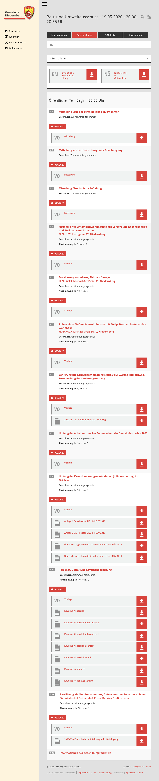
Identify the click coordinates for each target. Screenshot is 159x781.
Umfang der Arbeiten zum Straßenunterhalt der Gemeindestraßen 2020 (103, 433)
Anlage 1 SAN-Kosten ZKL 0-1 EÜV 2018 (84, 521)
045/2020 (59, 203)
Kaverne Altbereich (74, 611)
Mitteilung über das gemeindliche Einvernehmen (89, 111)
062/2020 (59, 300)
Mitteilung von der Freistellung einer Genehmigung (90, 150)
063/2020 (59, 589)
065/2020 (59, 452)
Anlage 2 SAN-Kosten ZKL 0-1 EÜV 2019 (84, 533)
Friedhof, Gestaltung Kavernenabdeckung (86, 570)
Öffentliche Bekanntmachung (68, 75)
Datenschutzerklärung (101, 772)
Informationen (59, 35)
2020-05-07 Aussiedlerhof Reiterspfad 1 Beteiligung (91, 739)
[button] (19, 42)
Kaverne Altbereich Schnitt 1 (79, 646)
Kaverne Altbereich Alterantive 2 (81, 622)
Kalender (14, 36)
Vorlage (68, 263)
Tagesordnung (84, 35)
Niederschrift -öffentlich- (120, 75)
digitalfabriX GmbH (134, 772)
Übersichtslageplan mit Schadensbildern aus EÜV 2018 (93, 544)
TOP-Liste (110, 35)
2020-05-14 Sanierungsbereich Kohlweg (85, 419)
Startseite (14, 30)
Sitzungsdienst (141, 766)
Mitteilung (69, 136)
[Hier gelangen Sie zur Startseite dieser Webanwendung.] (19, 12)
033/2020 (59, 126)
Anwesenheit (136, 35)
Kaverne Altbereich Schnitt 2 (79, 657)
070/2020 (59, 351)
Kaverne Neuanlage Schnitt (78, 681)
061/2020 (59, 253)
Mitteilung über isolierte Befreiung (80, 188)
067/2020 (59, 717)
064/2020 (59, 397)
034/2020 (59, 164)
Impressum (83, 772)
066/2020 (59, 499)
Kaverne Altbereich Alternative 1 (81, 634)
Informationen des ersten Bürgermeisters (85, 753)
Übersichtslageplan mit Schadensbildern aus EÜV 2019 (93, 556)
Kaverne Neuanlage (74, 669)
